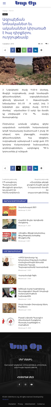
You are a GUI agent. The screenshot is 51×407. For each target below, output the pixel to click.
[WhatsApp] (24, 50)
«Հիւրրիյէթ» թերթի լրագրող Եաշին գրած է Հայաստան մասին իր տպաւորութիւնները (38, 187)
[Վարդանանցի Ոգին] (9, 279)
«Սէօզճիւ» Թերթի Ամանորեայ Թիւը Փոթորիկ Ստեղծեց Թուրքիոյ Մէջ (31, 235)
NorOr (11, 11)
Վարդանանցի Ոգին (27, 275)
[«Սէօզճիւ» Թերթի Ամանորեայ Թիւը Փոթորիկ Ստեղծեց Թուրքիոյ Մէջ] (9, 237)
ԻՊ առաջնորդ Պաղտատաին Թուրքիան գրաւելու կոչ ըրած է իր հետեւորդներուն (12, 187)
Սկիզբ (5, 11)
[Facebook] (12, 50)
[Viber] (29, 50)
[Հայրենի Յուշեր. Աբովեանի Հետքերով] (9, 224)
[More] (41, 50)
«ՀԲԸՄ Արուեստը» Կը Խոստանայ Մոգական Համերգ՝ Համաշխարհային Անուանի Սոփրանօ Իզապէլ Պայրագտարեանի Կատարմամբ (33, 262)
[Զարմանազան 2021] (9, 211)
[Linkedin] (35, 50)
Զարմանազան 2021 (27, 207)
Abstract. (5, 399)
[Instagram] (25, 384)
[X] (18, 50)
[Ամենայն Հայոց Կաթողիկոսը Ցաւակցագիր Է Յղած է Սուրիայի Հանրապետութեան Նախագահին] (9, 292)
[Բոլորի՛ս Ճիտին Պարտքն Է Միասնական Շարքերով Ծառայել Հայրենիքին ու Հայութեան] (9, 321)
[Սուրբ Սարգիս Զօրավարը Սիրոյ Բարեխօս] (9, 308)
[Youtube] (31, 384)
